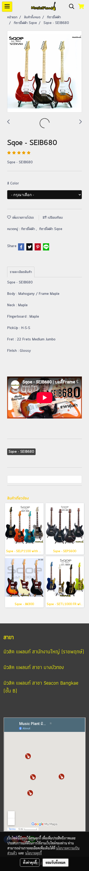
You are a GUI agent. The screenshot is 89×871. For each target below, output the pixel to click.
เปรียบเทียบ (55, 217)
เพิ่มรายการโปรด (22, 217)
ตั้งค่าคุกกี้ (30, 862)
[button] (70, 6)
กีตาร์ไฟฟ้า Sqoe (50, 229)
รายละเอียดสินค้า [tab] (21, 272)
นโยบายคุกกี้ (33, 853)
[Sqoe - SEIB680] (44, 72)
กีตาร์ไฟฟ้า (28, 229)
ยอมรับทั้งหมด (56, 862)
